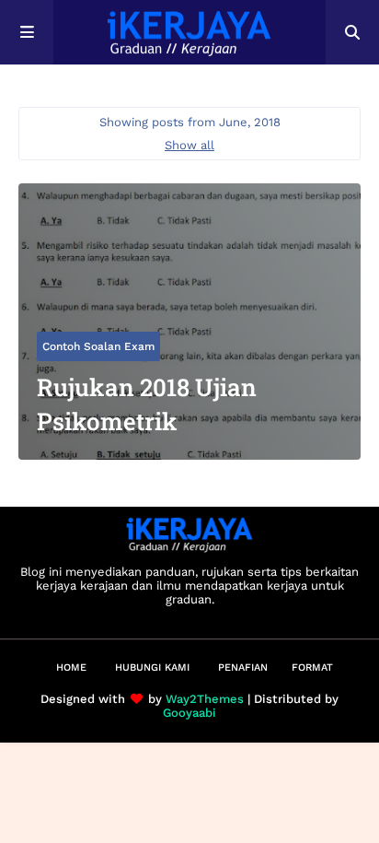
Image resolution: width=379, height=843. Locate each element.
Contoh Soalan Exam (98, 346)
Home (71, 667)
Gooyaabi (189, 713)
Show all (189, 145)
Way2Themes (205, 699)
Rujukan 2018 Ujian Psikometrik (147, 403)
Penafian (243, 667)
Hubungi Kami (152, 667)
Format (312, 667)
